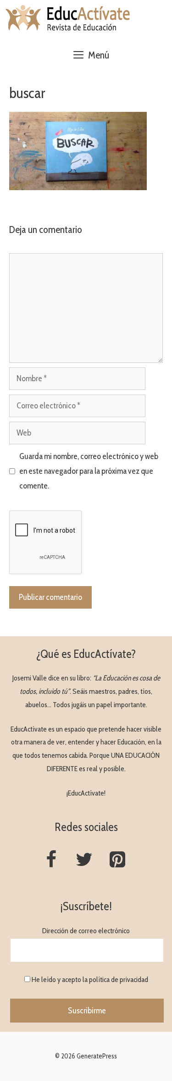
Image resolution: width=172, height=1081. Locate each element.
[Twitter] (84, 860)
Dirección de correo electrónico (86, 930)
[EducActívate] (68, 18)
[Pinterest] (117, 860)
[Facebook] (51, 860)
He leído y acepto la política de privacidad (90, 979)
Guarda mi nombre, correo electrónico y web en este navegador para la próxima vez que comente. (88, 471)
